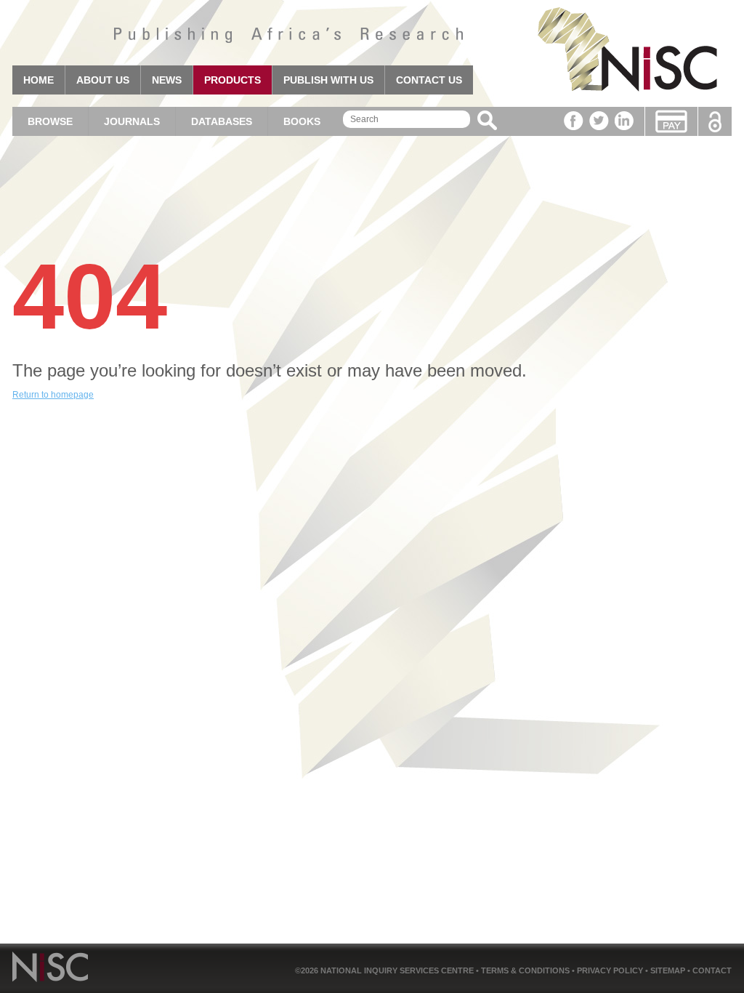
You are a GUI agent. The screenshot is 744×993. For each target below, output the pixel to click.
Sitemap (668, 970)
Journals (132, 121)
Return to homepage (53, 395)
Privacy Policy (611, 970)
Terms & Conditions (526, 970)
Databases (221, 121)
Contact (712, 970)
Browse (50, 121)
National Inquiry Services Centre (398, 970)
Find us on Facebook (573, 120)
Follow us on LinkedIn (624, 120)
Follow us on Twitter (599, 120)
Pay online (671, 121)
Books (301, 121)
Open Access (714, 121)
